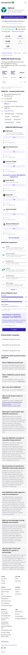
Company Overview (6, 53)
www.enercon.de (8, 111)
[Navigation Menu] (25, 2)
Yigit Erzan (9, 131)
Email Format (17, 53)
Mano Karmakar (11, 209)
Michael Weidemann (12, 223)
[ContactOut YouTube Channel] (5, 648)
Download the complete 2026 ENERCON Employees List (14, 176)
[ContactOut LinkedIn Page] (2, 648)
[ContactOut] (8, 2)
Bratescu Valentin (7, 402)
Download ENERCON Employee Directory (14, 17)
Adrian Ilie (9, 194)
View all (13, 289)
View (14, 137)
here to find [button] (21, 381)
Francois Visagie (6, 404)
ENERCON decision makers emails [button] (11, 406)
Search (15, 329)
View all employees (14, 238)
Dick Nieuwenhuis (17, 402)
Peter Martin (10, 180)
